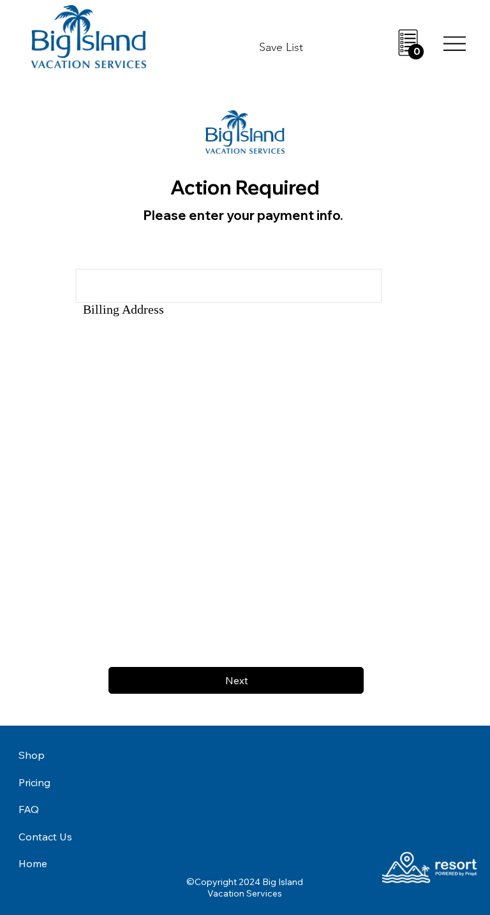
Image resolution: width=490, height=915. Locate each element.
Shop (32, 755)
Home (33, 863)
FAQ (29, 809)
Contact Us (45, 836)
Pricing (34, 782)
